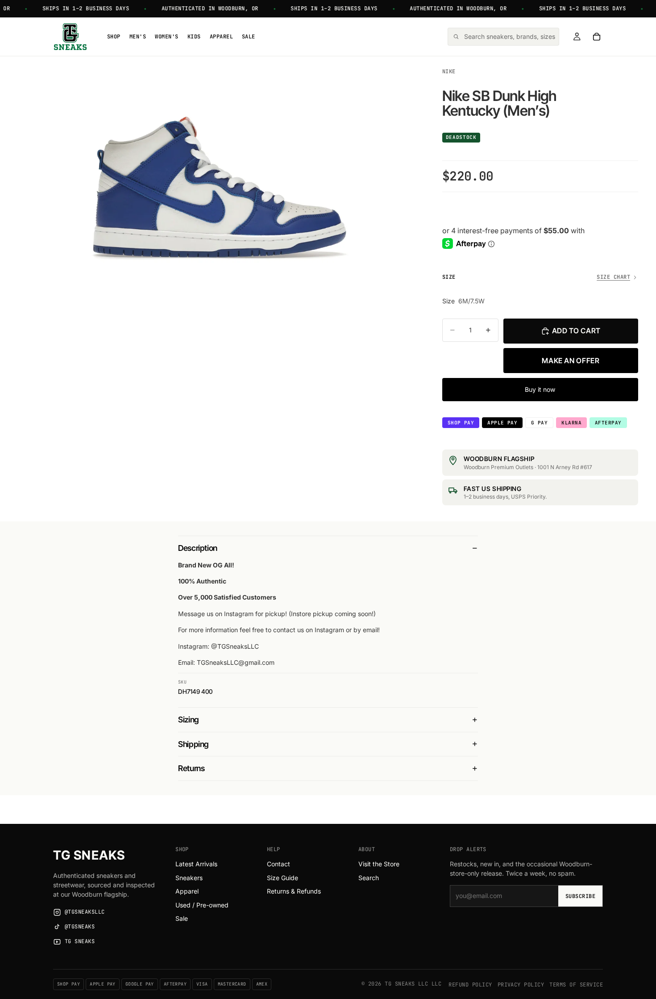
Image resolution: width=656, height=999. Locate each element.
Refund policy (470, 984)
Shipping (193, 744)
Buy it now (540, 389)
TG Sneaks (89, 855)
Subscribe (580, 896)
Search (368, 877)
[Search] (503, 37)
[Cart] (596, 36)
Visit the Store (378, 864)
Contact (278, 864)
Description (197, 548)
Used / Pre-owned (201, 905)
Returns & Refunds (294, 891)
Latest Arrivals (196, 864)
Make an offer (570, 360)
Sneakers (189, 877)
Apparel (187, 891)
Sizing (188, 719)
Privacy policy (521, 984)
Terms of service (576, 984)
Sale (181, 918)
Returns (191, 768)
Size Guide (282, 877)
